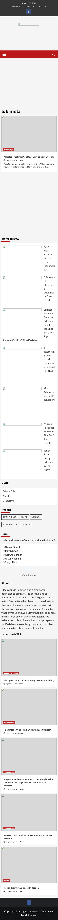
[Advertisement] (29, 81)
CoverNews (47, 911)
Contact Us (41, 6)
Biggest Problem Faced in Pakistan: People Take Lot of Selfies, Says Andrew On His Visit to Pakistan (28, 782)
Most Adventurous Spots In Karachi (21, 887)
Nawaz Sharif (12, 547)
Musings (36, 517)
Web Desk (20, 160)
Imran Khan (11, 550)
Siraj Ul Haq (11, 562)
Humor (23, 517)
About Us (30, 6)
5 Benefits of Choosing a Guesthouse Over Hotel (28, 729)
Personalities (11, 524)
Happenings (8, 150)
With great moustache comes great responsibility (29, 680)
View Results (29, 575)
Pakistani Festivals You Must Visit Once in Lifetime (29, 156)
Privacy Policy (18, 6)
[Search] (53, 54)
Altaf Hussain (13, 558)
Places (26, 524)
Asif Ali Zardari (13, 554)
